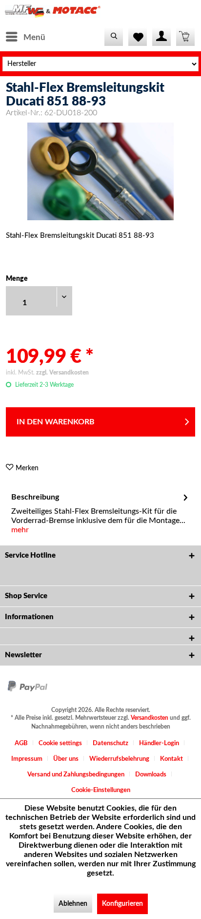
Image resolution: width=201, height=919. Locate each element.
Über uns (66, 759)
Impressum (26, 759)
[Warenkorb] (185, 36)
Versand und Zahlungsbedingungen (75, 775)
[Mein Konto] (161, 36)
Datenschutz (110, 743)
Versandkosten (149, 718)
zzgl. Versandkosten (62, 373)
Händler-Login (159, 743)
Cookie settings (60, 743)
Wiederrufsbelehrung (119, 759)
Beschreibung (35, 497)
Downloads (150, 775)
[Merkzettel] (137, 36)
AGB (21, 743)
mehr (20, 530)
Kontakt (171, 759)
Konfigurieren (122, 903)
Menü (34, 37)
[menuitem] (25, 36)
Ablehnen (73, 903)
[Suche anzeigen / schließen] (113, 36)
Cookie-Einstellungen (100, 790)
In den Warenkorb (56, 422)
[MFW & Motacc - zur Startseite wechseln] (52, 13)
